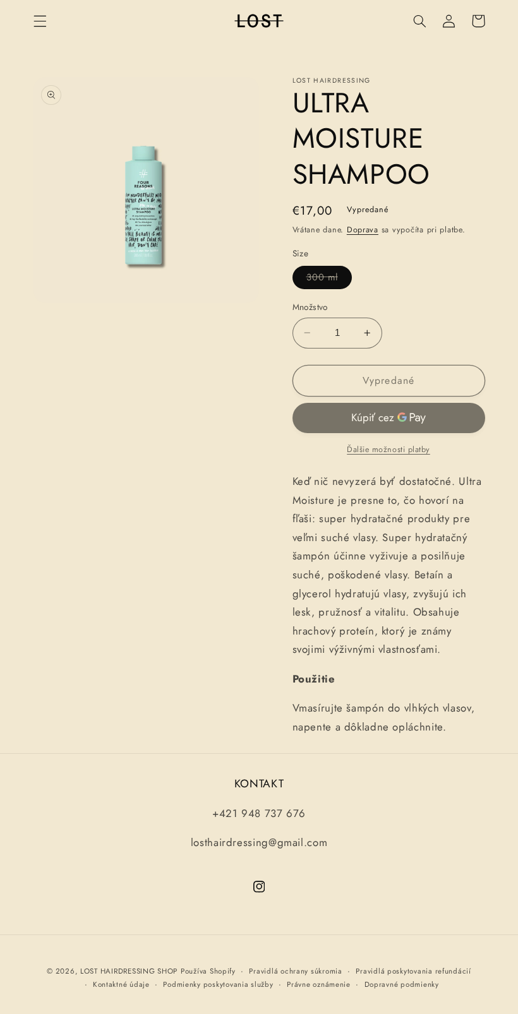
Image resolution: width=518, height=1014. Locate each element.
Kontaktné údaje (121, 984)
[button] (39, 20)
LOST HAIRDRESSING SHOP (129, 971)
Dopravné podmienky (401, 984)
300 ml (329, 279)
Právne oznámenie (319, 984)
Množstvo (310, 307)
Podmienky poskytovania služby (218, 984)
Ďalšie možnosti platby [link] (388, 449)
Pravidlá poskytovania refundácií (413, 971)
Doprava (362, 230)
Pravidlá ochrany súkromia (295, 971)
